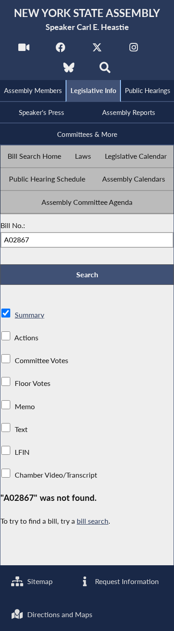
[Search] (105, 70)
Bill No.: (12, 225)
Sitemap (39, 581)
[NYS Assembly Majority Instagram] (134, 50)
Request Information (126, 581)
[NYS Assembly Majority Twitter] (97, 50)
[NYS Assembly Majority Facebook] (60, 50)
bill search (92, 521)
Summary (29, 314)
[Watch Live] (24, 50)
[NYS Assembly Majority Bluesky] (69, 70)
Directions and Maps (58, 614)
